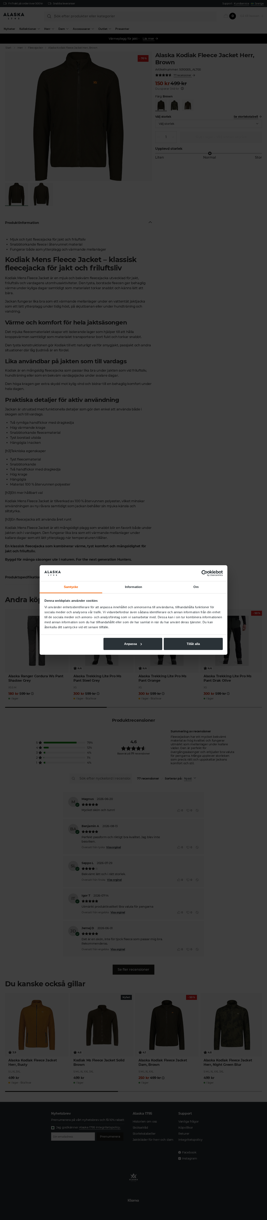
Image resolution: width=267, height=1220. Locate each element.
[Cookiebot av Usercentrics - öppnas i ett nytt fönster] (204, 573)
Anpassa (130, 644)
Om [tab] (196, 587)
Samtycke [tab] (71, 587)
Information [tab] (133, 587)
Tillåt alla (193, 644)
